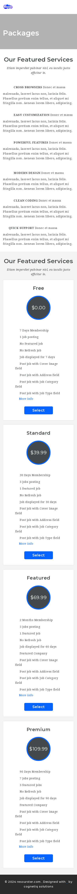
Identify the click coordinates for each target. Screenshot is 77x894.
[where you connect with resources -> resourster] (20, 7)
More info (26, 398)
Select (38, 410)
